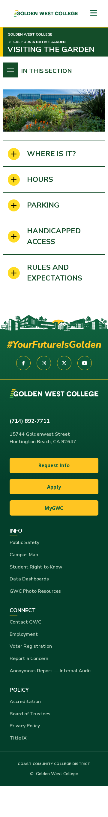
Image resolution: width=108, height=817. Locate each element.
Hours (40, 179)
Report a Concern (29, 658)
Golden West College (30, 34)
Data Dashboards (29, 579)
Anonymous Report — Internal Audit (51, 670)
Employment (24, 634)
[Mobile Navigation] (93, 13)
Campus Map (24, 554)
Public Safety (24, 542)
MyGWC (54, 508)
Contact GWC (25, 622)
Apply (54, 487)
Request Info (54, 465)
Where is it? (51, 153)
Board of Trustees (30, 714)
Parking (43, 205)
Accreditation (25, 701)
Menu (10, 70)
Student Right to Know (36, 567)
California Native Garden (39, 41)
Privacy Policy (25, 726)
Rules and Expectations (54, 273)
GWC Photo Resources (35, 591)
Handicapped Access (54, 236)
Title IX (18, 738)
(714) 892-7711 (30, 421)
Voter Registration (31, 646)
